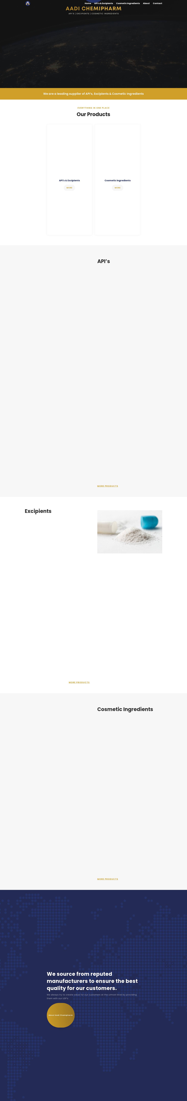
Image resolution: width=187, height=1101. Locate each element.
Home (88, 4)
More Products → (107, 296)
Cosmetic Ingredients (128, 4)
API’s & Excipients (103, 4)
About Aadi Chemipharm (61, 1015)
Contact (157, 4)
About (146, 4)
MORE (69, 187)
